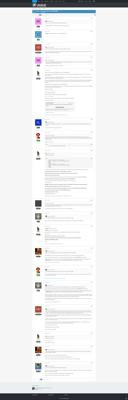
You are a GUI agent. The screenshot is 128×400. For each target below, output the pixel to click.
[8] (47, 167)
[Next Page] (48, 15)
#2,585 (91, 226)
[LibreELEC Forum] (64, 4)
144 (40, 14)
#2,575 (91, 18)
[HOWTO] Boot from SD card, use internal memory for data (55, 278)
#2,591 (91, 346)
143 (38, 14)
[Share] (95, 15)
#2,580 (91, 119)
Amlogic (36, 389)
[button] (81, 1)
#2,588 (91, 282)
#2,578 (91, 57)
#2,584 (91, 213)
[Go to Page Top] (126, 399)
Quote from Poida (50, 285)
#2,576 (91, 31)
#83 (64, 235)
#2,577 (91, 44)
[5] (47, 164)
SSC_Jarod (52, 301)
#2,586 (55, 228)
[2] (47, 161)
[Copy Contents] (91, 144)
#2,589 (91, 306)
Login (86, 1)
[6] (47, 165)
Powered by (64, 398)
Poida (53, 262)
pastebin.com (70, 103)
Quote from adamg (50, 60)
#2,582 (91, 150)
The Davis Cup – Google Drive (50, 90)
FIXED (46, 241)
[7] (47, 166)
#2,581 (91, 132)
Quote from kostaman (51, 135)
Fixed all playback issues (49, 340)
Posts (38, 27)
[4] (47, 163)
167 (46, 14)
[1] (47, 145)
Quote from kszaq (50, 21)
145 (42, 14)
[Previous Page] (33, 15)
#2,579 (91, 70)
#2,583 (91, 200)
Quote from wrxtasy (50, 153)
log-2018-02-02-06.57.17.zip (49, 112)
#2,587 (91, 266)
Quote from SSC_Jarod (51, 251)
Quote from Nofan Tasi (51, 216)
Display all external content (60, 107)
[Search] (94, 1)
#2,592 (91, 363)
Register (90, 1)
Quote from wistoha (50, 47)
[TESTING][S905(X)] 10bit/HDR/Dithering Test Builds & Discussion (46, 387)
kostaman (53, 195)
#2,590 (91, 333)
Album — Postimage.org (49, 96)
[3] (47, 162)
